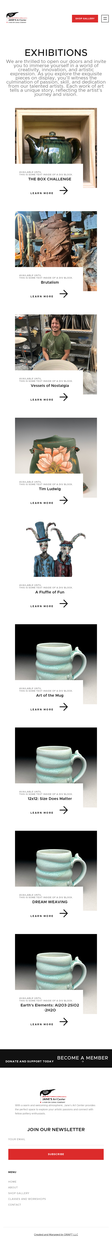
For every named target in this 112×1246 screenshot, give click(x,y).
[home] (16, 18)
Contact (14, 1205)
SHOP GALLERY (85, 19)
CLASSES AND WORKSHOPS (27, 1199)
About (13, 1187)
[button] (105, 18)
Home (12, 1182)
